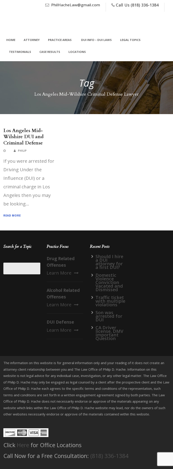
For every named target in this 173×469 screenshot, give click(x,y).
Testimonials (20, 52)
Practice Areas (60, 40)
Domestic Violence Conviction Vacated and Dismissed (109, 282)
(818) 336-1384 (109, 456)
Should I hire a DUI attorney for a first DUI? (109, 261)
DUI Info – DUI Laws (96, 40)
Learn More (59, 273)
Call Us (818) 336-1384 (137, 5)
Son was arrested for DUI (109, 316)
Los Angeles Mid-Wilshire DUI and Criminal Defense (23, 136)
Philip (22, 151)
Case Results (49, 52)
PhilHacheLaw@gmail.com (75, 4)
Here (23, 445)
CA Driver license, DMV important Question (109, 333)
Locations (77, 52)
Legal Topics (130, 40)
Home (10, 40)
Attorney (32, 40)
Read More (12, 215)
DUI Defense (60, 322)
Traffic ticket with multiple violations (110, 301)
